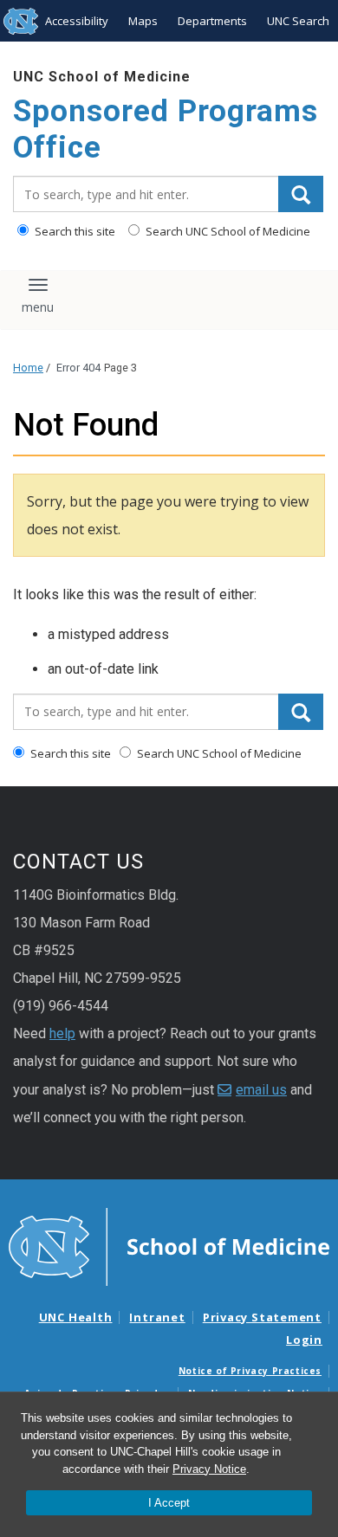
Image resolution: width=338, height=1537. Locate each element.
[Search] (300, 194)
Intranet (157, 1317)
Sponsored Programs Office (165, 129)
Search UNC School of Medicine (226, 231)
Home (28, 367)
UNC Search (298, 21)
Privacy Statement (262, 1317)
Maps (143, 21)
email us (261, 1090)
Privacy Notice (209, 1469)
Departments (212, 21)
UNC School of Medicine (102, 76)
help (62, 1033)
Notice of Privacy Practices (250, 1371)
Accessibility (76, 21)
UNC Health (76, 1317)
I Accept (169, 1502)
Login (304, 1339)
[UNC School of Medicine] (169, 1246)
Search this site (73, 231)
